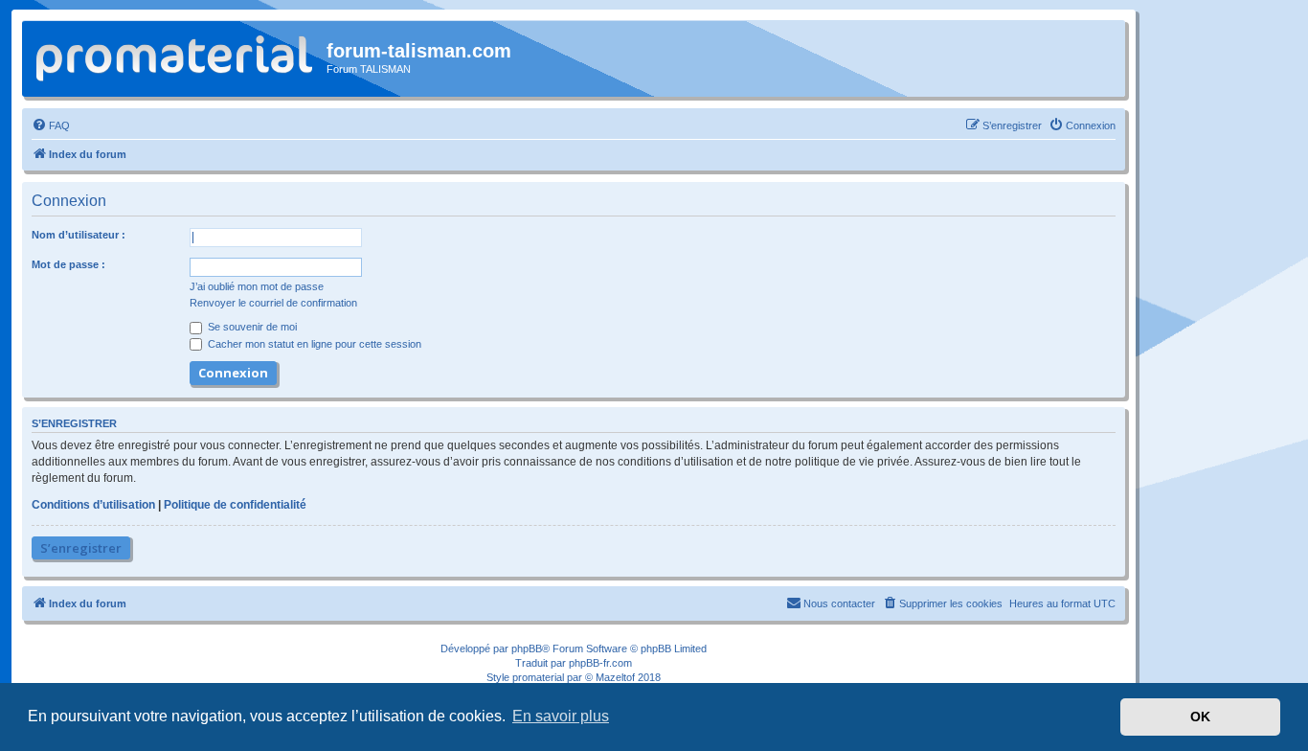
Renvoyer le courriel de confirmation (273, 302)
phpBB (526, 648)
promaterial (538, 677)
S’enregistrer (81, 548)
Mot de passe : (68, 264)
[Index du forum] (177, 55)
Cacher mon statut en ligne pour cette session (313, 344)
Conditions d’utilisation (93, 505)
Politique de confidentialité (235, 505)
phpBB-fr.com (600, 663)
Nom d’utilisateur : (78, 234)
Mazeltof (615, 677)
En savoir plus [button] (560, 716)
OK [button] (1200, 716)
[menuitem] (51, 125)
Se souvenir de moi (251, 326)
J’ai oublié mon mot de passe (257, 286)
